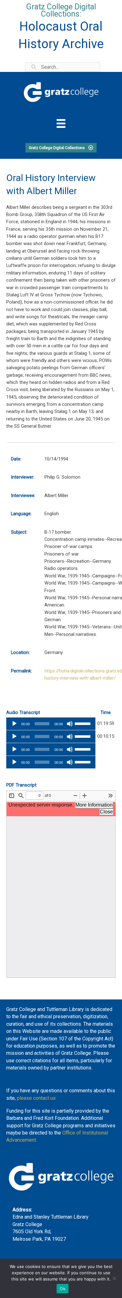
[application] (50, 723)
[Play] (14, 724)
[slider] (83, 723)
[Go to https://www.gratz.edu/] (61, 91)
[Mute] (70, 724)
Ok (62, 1288)
